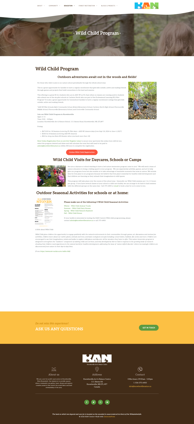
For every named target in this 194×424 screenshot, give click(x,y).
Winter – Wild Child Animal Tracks (77, 206)
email (116, 186)
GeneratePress (109, 417)
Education (68, 6)
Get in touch (149, 327)
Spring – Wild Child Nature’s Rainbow (78, 211)
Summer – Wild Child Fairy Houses (77, 208)
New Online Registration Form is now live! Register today (59, 141)
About (39, 6)
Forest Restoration (87, 6)
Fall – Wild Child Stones (73, 213)
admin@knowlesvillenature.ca (48, 146)
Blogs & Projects (108, 6)
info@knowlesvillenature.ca (140, 386)
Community (53, 6)
